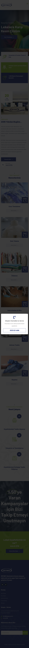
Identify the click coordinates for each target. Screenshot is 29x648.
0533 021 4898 (14, 330)
